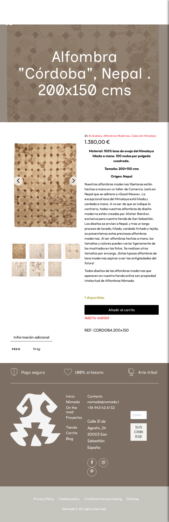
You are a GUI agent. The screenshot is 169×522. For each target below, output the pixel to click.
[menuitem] (156, 3)
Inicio (70, 396)
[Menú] (121, 19)
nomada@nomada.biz (103, 401)
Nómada (73, 401)
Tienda (71, 427)
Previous (18, 181)
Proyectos (74, 417)
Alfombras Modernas (116, 136)
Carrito (71, 432)
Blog (69, 438)
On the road (71, 409)
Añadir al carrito (121, 309)
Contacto (94, 396)
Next (73, 181)
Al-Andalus (95, 136)
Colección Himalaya (143, 136)
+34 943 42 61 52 (101, 407)
